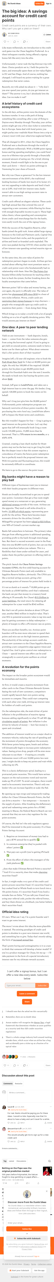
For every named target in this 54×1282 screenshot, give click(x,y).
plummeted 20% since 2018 (25, 294)
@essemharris (14, 1128)
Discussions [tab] (21, 1161)
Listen (48, 34)
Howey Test (39, 1022)
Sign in (48, 3)
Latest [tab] (11, 1161)
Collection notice (45, 1264)
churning (43, 872)
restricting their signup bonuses (17, 301)
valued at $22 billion (40, 521)
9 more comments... (10, 1148)
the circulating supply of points (26, 720)
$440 (10, 379)
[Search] (49, 1161)
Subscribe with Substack (28, 1238)
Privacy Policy (27, 1249)
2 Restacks (31, 1057)
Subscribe (39, 3)
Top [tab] (5, 1161)
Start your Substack (20, 1270)
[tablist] (13, 1083)
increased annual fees (23, 940)
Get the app (39, 1270)
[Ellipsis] (51, 1107)
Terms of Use (39, 1244)
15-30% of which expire (19, 511)
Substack (14, 1276)
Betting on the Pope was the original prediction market (17, 1169)
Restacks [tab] (18, 1083)
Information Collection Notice (32, 1247)
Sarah (10, 1107)
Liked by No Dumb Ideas (18, 1110)
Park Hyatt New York (12, 362)
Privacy (27, 1264)
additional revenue (11, 504)
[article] (27, 1176)
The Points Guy (40, 271)
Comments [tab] (8, 1083)
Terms (33, 1264)
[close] (47, 1191)
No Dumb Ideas (13, 33)
